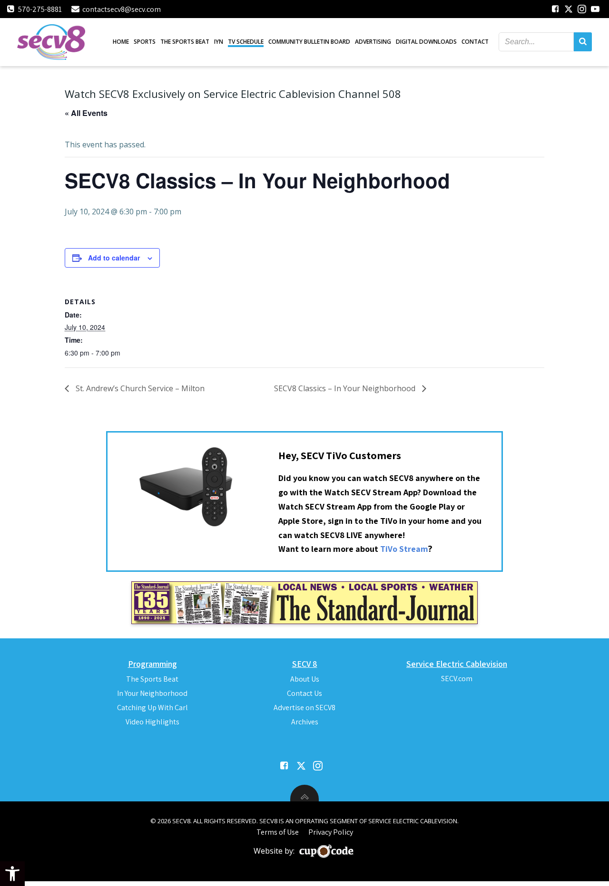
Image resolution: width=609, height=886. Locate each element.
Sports (145, 42)
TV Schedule (246, 42)
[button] (12, 873)
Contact (475, 42)
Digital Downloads (426, 42)
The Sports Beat (184, 42)
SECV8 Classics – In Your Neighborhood (345, 388)
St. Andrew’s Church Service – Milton (139, 388)
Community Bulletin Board (309, 42)
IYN (218, 42)
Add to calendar (114, 257)
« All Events (86, 112)
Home (121, 42)
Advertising (373, 42)
